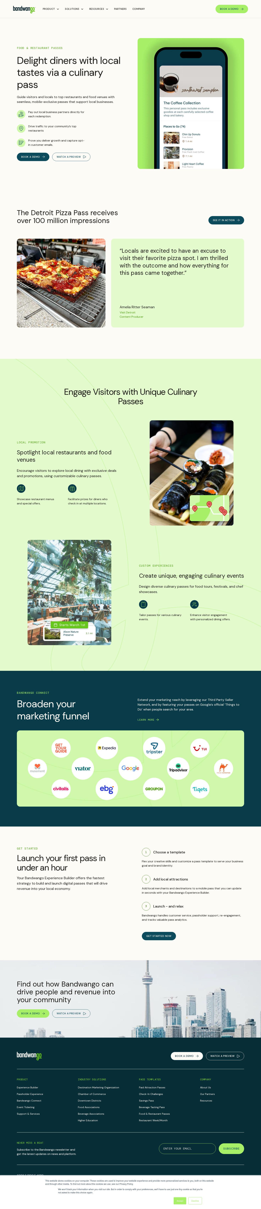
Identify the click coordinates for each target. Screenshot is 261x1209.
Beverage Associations (91, 1113)
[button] (51, 9)
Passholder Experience (30, 1094)
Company (138, 9)
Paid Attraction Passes (152, 1087)
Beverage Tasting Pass (152, 1107)
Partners (120, 9)
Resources (206, 1100)
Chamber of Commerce (92, 1094)
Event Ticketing (25, 1107)
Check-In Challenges (151, 1094)
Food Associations (89, 1107)
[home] (24, 9)
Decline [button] (195, 1200)
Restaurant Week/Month (153, 1120)
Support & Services (28, 1113)
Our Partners (207, 1094)
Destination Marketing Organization (98, 1087)
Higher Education (88, 1120)
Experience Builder (27, 1087)
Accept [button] (180, 1200)
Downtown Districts (89, 1100)
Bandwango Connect (29, 1100)
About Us (205, 1087)
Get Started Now (159, 936)
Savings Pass (146, 1100)
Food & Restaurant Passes (154, 1113)
